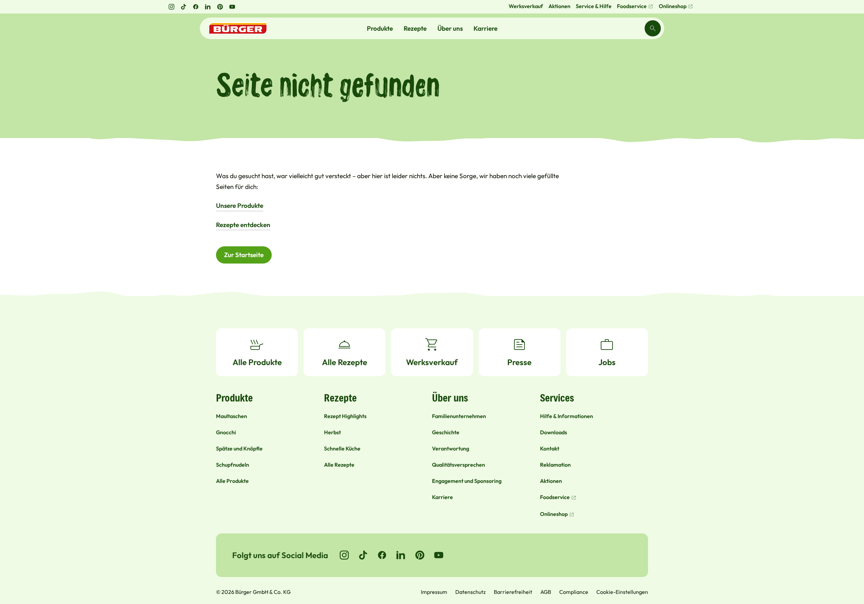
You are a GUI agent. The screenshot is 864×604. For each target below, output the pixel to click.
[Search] (653, 28)
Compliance (573, 591)
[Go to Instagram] (344, 555)
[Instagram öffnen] (171, 6)
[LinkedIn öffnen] (208, 6)
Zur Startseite (244, 255)
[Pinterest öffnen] (220, 6)
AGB (545, 591)
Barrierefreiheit (513, 591)
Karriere (485, 28)
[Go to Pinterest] (419, 555)
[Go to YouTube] (438, 555)
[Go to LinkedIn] (401, 555)
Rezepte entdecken (243, 225)
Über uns (450, 28)
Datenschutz (470, 591)
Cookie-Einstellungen (622, 591)
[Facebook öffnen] (195, 6)
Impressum (434, 591)
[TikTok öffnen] (183, 6)
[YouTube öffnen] (232, 6)
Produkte (380, 28)
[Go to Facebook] (382, 555)
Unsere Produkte (239, 205)
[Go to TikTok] (363, 555)
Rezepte (415, 28)
